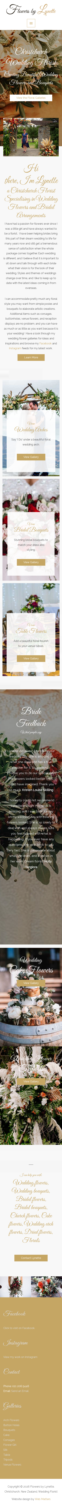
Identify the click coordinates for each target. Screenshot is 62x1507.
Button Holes (11, 1425)
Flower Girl (9, 1444)
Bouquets (9, 1430)
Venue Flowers (12, 1464)
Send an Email (20, 1391)
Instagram (15, 348)
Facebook (45, 343)
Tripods (8, 1459)
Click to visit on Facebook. (19, 1328)
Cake (6, 1435)
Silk (5, 1449)
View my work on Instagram (20, 1357)
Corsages (9, 1440)
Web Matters (43, 1499)
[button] (31, 98)
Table (6, 1454)
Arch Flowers (11, 1420)
